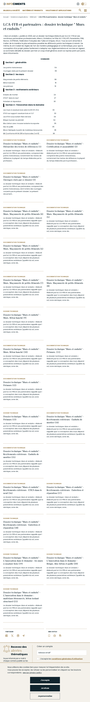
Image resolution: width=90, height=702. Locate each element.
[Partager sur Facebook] (6, 635)
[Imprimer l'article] (54, 635)
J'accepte (45, 680)
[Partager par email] (23, 635)
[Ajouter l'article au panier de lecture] (49, 635)
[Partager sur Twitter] (12, 635)
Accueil (6, 17)
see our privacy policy (32, 672)
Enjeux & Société (11, 10)
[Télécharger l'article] (60, 635)
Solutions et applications (58, 10)
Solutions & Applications (19, 17)
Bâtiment (33, 17)
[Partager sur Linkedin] (18, 635)
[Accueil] (14, 4)
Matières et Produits (32, 10)
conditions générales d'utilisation (67, 659)
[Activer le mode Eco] (84, 4)
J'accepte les (61, 659)
